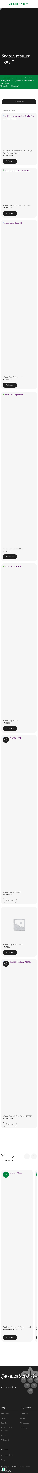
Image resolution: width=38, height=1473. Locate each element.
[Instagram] (9, 1392)
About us (24, 1413)
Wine (3, 1418)
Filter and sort (19, 102)
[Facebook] (3, 1392)
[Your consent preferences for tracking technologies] (3, 1469)
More (3, 1435)
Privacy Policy (24, 1467)
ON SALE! (5, 1413)
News (22, 1418)
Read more (10, 900)
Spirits (4, 1423)
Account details (7, 1455)
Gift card (5, 1440)
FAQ (3, 1460)
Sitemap (23, 1427)
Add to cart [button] (10, 161)
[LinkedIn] (15, 1392)
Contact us (24, 1423)
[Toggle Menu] (4, 4)
